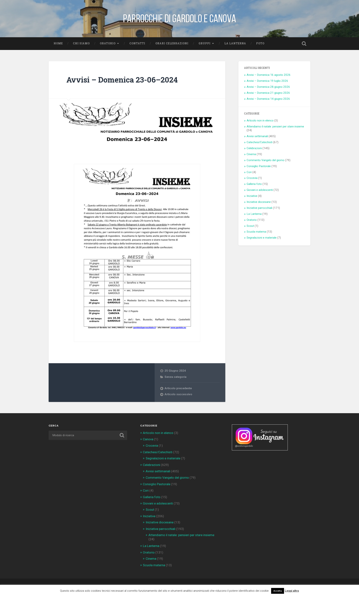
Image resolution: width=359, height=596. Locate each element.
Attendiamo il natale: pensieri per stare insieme (275, 126)
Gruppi (205, 43)
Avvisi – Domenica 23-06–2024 (122, 80)
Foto (260, 43)
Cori (249, 172)
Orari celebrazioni (171, 43)
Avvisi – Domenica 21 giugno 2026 (268, 92)
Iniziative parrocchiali (259, 208)
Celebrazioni (254, 148)
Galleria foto (254, 184)
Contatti (137, 43)
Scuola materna (256, 231)
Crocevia (252, 178)
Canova (148, 439)
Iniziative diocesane (259, 202)
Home (58, 43)
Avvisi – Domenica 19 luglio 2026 (267, 81)
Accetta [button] (277, 590)
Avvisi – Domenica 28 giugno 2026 (268, 87)
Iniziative (252, 196)
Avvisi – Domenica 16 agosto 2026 (269, 75)
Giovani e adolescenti (260, 190)
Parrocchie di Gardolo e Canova (179, 19)
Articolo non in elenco (260, 120)
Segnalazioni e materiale (262, 237)
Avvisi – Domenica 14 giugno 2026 (268, 98)
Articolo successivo (178, 394)
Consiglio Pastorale (259, 166)
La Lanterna (235, 43)
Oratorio (108, 43)
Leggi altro (292, 590)
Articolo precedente (178, 388)
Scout (250, 226)
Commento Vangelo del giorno (265, 160)
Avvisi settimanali (257, 136)
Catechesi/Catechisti (259, 142)
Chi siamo (81, 43)
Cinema (251, 154)
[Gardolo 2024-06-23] (137, 253)
